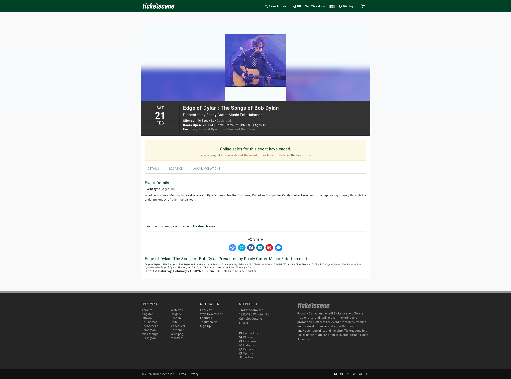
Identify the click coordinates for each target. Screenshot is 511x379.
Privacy (194, 374)
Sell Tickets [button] (314, 6)
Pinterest (249, 349)
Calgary (176, 314)
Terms (181, 374)
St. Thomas (149, 322)
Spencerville (150, 326)
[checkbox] (346, 5)
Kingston (147, 314)
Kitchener (177, 330)
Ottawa (147, 318)
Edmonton (149, 330)
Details (153, 168)
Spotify (248, 353)
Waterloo (177, 310)
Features (206, 318)
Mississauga (150, 334)
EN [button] (299, 6)
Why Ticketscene (211, 314)
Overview (206, 310)
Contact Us (250, 333)
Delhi (174, 322)
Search (273, 6)
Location (176, 168)
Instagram (250, 345)
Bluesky (248, 337)
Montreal (177, 338)
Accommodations (207, 168)
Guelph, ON (224, 120)
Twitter (248, 357)
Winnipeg (177, 334)
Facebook (249, 341)
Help (286, 6)
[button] (332, 5)
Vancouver (178, 326)
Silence (205, 264)
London (176, 318)
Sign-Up (205, 326)
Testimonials (209, 322)
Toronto (147, 310)
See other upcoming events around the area (180, 226)
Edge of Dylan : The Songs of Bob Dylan (227, 129)
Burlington (149, 338)
